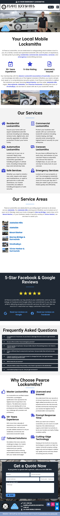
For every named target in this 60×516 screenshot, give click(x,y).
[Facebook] (48, 504)
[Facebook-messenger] (57, 508)
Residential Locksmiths (13, 125)
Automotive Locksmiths (13, 148)
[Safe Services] (3, 170)
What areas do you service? (15, 361)
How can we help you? (12, 482)
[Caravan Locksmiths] (33, 147)
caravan (51, 55)
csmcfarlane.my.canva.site (48, 514)
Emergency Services (47, 170)
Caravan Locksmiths (42, 148)
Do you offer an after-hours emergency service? (21, 342)
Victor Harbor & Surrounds (17, 249)
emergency (22, 57)
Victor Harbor (50, 214)
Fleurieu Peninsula (35, 84)
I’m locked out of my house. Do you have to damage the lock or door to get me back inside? (31, 337)
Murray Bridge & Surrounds (17, 238)
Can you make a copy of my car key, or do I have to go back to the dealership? (29, 365)
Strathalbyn (11, 87)
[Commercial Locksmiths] (33, 123)
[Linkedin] (57, 504)
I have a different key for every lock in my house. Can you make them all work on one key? (31, 351)
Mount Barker (31, 82)
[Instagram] (53, 504)
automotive (43, 55)
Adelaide (21, 84)
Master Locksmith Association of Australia (34, 76)
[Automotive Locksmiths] (3, 147)
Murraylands (12, 84)
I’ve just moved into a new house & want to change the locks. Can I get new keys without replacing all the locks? (29, 357)
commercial (33, 55)
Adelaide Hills (52, 82)
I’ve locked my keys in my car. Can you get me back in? (22, 369)
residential (24, 55)
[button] (57, 7)
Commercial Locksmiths (43, 125)
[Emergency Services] (33, 170)
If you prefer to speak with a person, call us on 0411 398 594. (30, 469)
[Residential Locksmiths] (3, 123)
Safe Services (14, 170)
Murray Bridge (40, 212)
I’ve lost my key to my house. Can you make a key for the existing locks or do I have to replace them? (31, 346)
